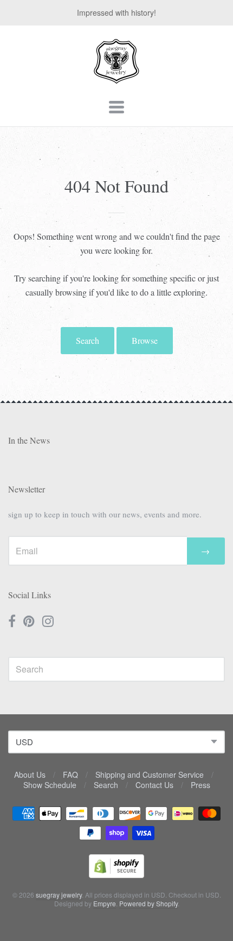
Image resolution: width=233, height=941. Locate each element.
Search (87, 340)
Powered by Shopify (148, 903)
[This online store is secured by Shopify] (116, 874)
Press (200, 784)
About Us (30, 774)
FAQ (70, 774)
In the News (29, 440)
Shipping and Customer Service (149, 774)
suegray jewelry (59, 894)
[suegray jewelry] (116, 78)
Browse (145, 340)
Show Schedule (49, 784)
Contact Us (154, 784)
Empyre (104, 903)
